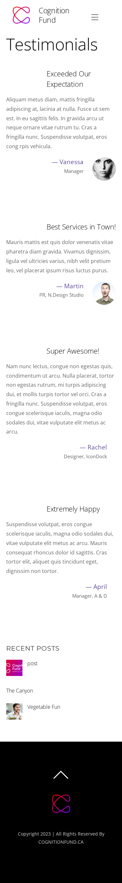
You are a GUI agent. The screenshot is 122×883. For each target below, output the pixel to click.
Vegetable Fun (43, 706)
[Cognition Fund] (61, 817)
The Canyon (19, 690)
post (32, 663)
